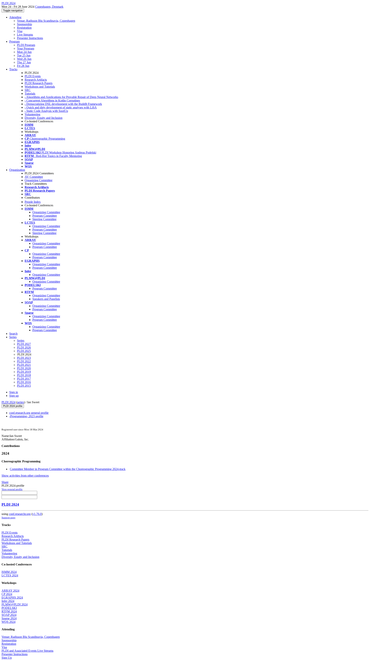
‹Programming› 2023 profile (26, 416)
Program (14, 41)
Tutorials (30, 93)
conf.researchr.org (20, 514)
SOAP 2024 (9, 614)
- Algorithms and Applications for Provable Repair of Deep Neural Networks (71, 97)
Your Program (25, 48)
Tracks (13, 69)
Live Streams (25, 34)
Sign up (14, 395)
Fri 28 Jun (23, 65)
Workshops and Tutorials (40, 86)
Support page (8, 517)
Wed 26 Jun (24, 58)
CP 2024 (7, 594)
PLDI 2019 (24, 371)
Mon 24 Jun (24, 52)
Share (5, 482)
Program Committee (44, 215)
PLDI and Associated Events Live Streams (27, 650)
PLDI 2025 (24, 351)
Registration (24, 27)
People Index (33, 201)
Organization (17, 169)
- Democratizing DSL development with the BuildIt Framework (63, 104)
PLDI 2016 (24, 382)
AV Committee (34, 176)
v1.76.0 (37, 514)
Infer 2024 (8, 601)
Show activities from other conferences (25, 475)
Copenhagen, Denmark (49, 6)
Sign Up (7, 657)
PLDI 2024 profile (12, 406)
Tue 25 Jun (23, 55)
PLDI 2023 (24, 357)
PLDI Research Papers (38, 83)
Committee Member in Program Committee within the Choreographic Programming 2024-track (67, 469)
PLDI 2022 (24, 361)
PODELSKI (9, 608)
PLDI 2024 (8, 402)
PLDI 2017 (24, 378)
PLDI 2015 (24, 385)
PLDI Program (26, 45)
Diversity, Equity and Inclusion (43, 117)
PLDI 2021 (24, 364)
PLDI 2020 (24, 368)
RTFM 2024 (9, 611)
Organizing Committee (38, 180)
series (20, 402)
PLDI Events (33, 76)
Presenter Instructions (30, 38)
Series (20, 340)
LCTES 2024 (10, 575)
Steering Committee (44, 219)
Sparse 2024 (9, 618)
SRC (28, 90)
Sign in (13, 392)
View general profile (12, 489)
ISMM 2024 (9, 572)
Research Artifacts (36, 79)
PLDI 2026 (24, 347)
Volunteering (32, 114)
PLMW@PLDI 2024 (15, 604)
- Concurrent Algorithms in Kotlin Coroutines (52, 100)
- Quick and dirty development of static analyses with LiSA (61, 107)
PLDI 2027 (24, 344)
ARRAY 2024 (10, 590)
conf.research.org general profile (29, 412)
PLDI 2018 (24, 375)
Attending (15, 17)
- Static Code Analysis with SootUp (46, 111)
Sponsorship (24, 24)
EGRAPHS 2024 (12, 597)
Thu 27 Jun (24, 62)
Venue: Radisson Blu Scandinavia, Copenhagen (46, 20)
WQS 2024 (8, 621)
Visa (19, 31)
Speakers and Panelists (46, 299)
